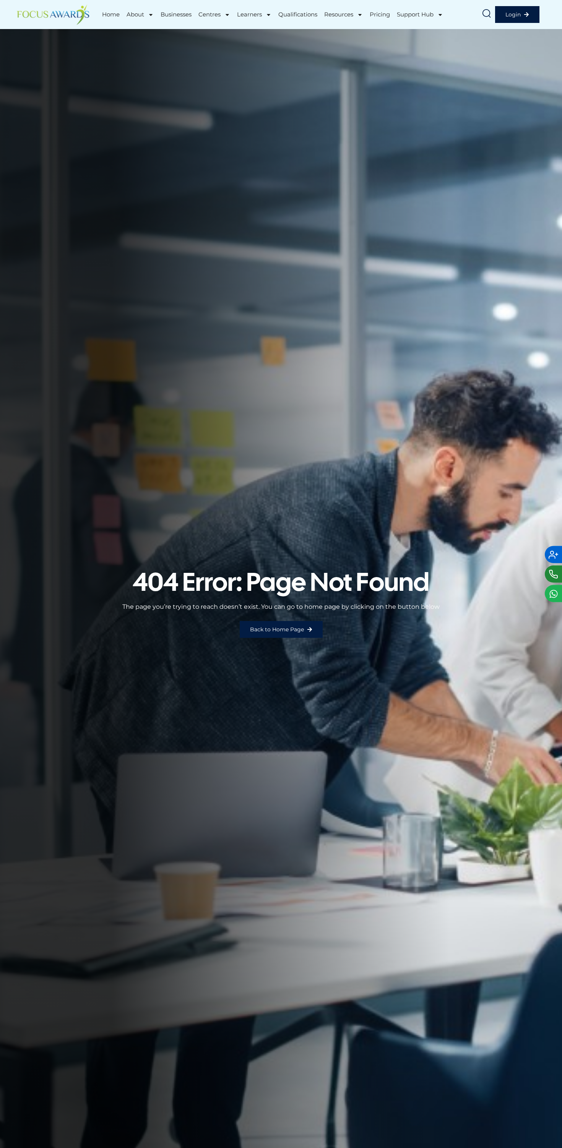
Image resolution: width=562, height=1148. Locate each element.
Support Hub (415, 14)
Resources (338, 14)
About (135, 14)
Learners (249, 14)
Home (111, 14)
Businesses (176, 14)
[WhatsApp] (553, 593)
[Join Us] (553, 554)
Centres (209, 14)
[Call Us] (553, 574)
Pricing (380, 14)
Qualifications (297, 14)
